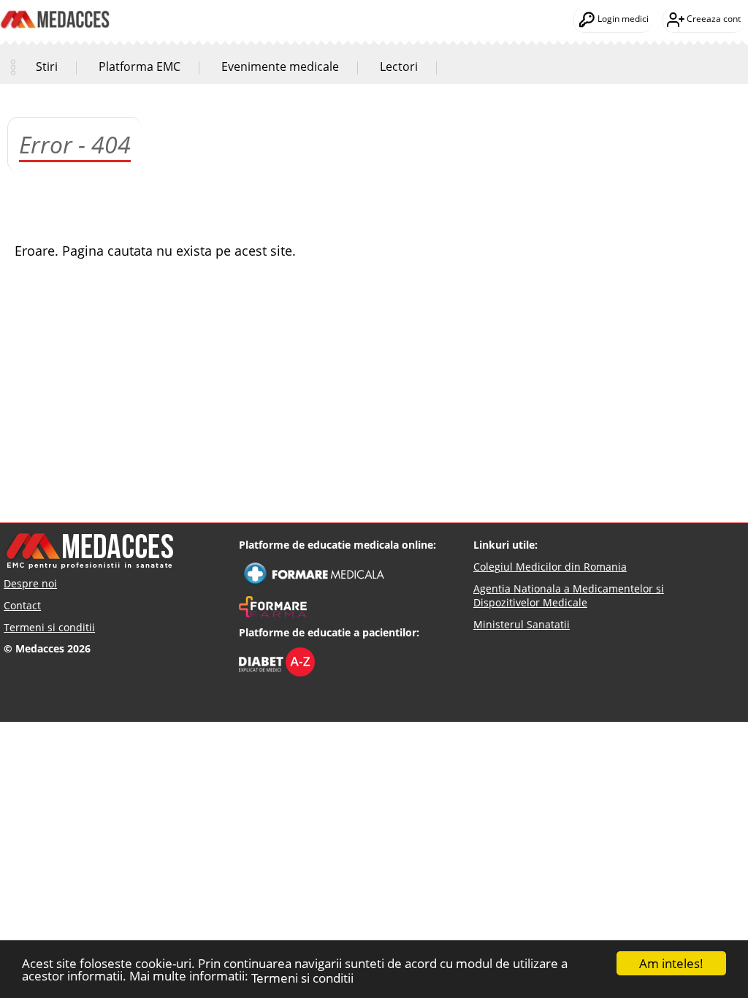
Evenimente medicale (280, 66)
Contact (22, 605)
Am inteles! (671, 963)
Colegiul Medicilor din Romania (550, 567)
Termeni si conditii (302, 978)
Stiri (47, 66)
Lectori (399, 66)
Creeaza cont (712, 18)
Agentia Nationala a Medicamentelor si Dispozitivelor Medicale (568, 596)
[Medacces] (55, 8)
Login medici (622, 18)
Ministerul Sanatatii (521, 624)
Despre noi (30, 583)
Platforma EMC (139, 66)
